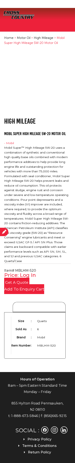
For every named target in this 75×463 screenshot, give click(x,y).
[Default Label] (64, 429)
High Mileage (43, 38)
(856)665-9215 (55, 416)
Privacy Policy (39, 439)
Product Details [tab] (39, 307)
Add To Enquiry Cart (24, 289)
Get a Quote (16, 282)
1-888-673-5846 (24, 416)
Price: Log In (20, 275)
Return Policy (39, 452)
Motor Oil (23, 38)
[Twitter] (54, 429)
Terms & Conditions (39, 446)
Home (9, 38)
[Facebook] (45, 429)
